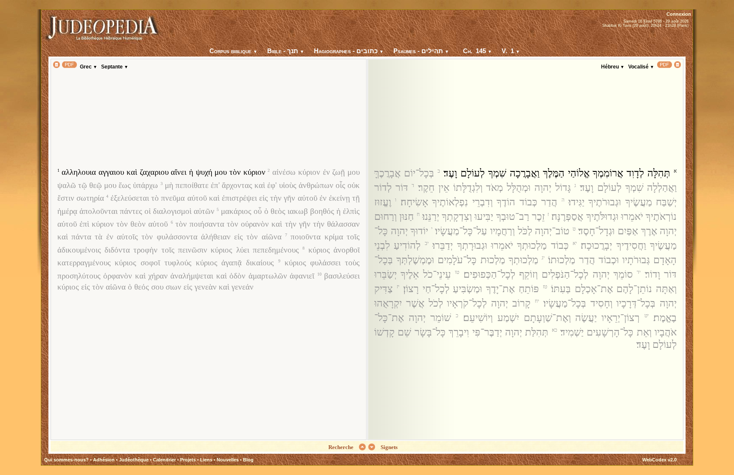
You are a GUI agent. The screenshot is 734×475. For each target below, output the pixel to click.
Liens (206, 459)
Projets (188, 459)
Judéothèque (134, 459)
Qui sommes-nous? (66, 459)
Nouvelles (228, 459)
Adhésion (104, 459)
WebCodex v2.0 (659, 459)
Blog (248, 459)
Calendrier (164, 459)
